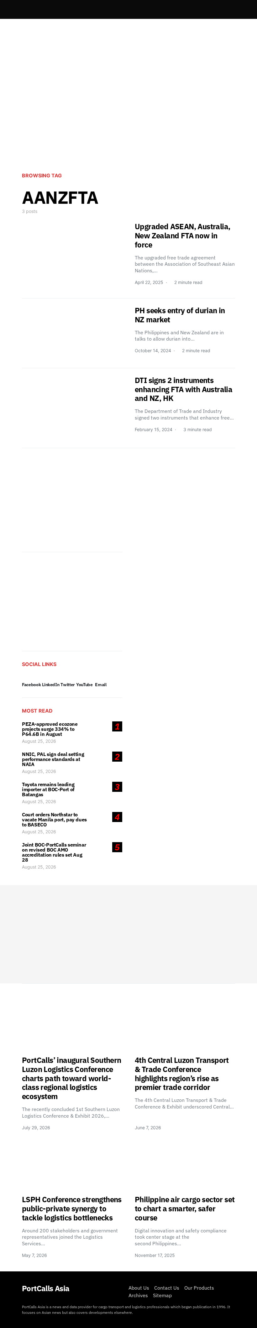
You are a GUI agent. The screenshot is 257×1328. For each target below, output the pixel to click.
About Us (138, 1288)
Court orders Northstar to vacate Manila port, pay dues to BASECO (54, 819)
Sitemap (162, 1295)
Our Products (199, 1288)
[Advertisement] (128, 115)
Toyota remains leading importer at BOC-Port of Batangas (48, 789)
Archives (138, 1295)
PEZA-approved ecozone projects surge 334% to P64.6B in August (50, 729)
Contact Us (166, 1288)
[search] (227, 9)
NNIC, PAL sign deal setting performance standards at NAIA (53, 759)
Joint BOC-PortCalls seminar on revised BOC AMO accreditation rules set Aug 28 (54, 852)
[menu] (24, 9)
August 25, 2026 (39, 741)
